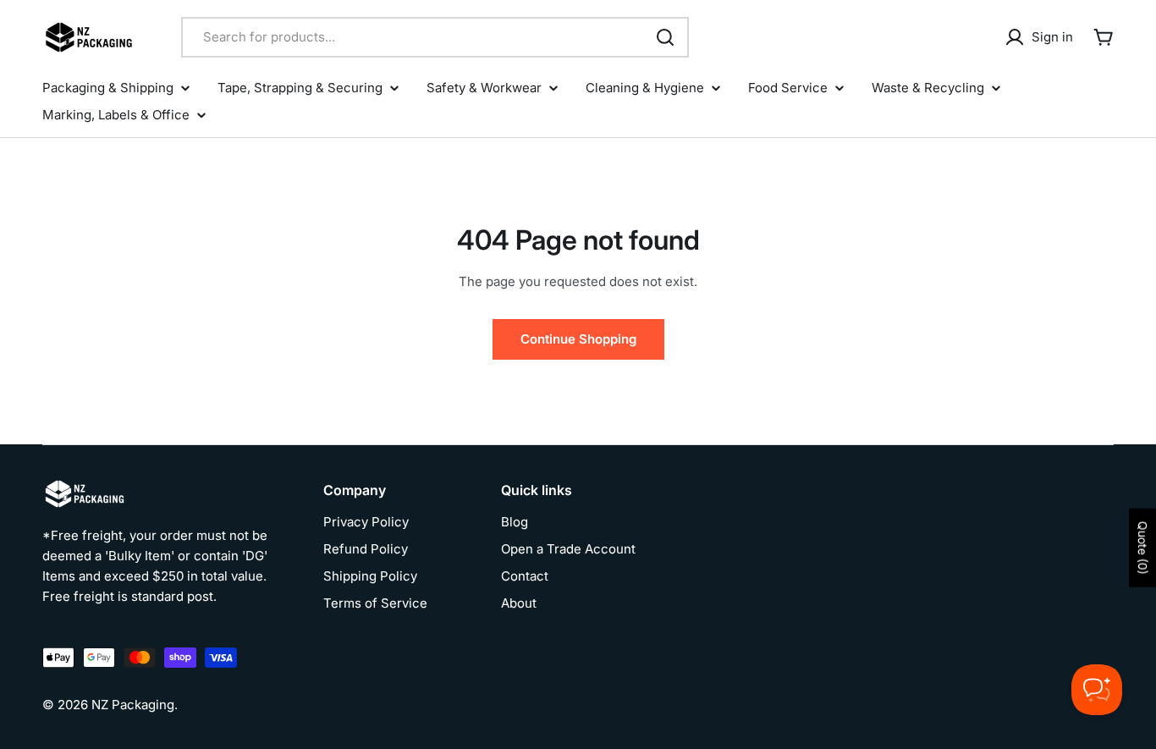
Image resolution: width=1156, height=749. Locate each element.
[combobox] (435, 37)
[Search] (665, 37)
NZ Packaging (132, 705)
